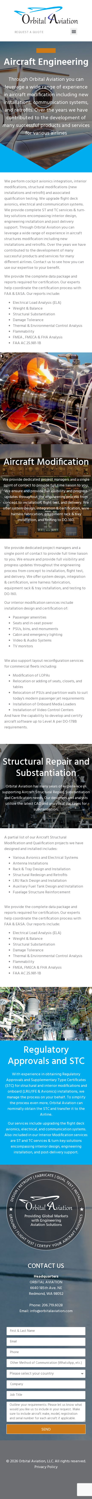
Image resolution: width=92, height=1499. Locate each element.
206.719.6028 (52, 1305)
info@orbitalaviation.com (51, 1311)
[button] (73, 31)
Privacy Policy (46, 1467)
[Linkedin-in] (39, 1476)
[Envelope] (52, 1476)
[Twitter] (46, 1476)
